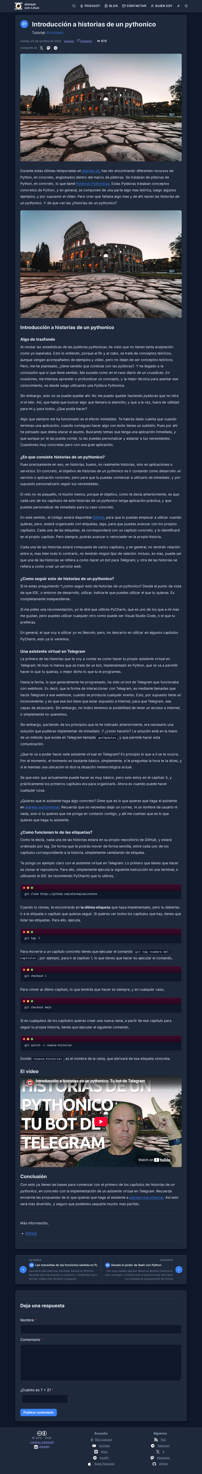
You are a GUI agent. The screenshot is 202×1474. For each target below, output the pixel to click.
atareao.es (91, 171)
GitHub (98, 517)
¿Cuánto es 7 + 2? (37, 1390)
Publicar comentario (38, 1412)
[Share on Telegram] (55, 48)
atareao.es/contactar (42, 807)
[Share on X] (41, 48)
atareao (69, 41)
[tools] (178, 6)
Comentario (31, 1340)
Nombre (28, 1320)
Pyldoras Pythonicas (92, 184)
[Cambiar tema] (186, 6)
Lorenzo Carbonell (42, 1442)
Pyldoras (55, 33)
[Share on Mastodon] (48, 48)
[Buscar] (74, 6)
